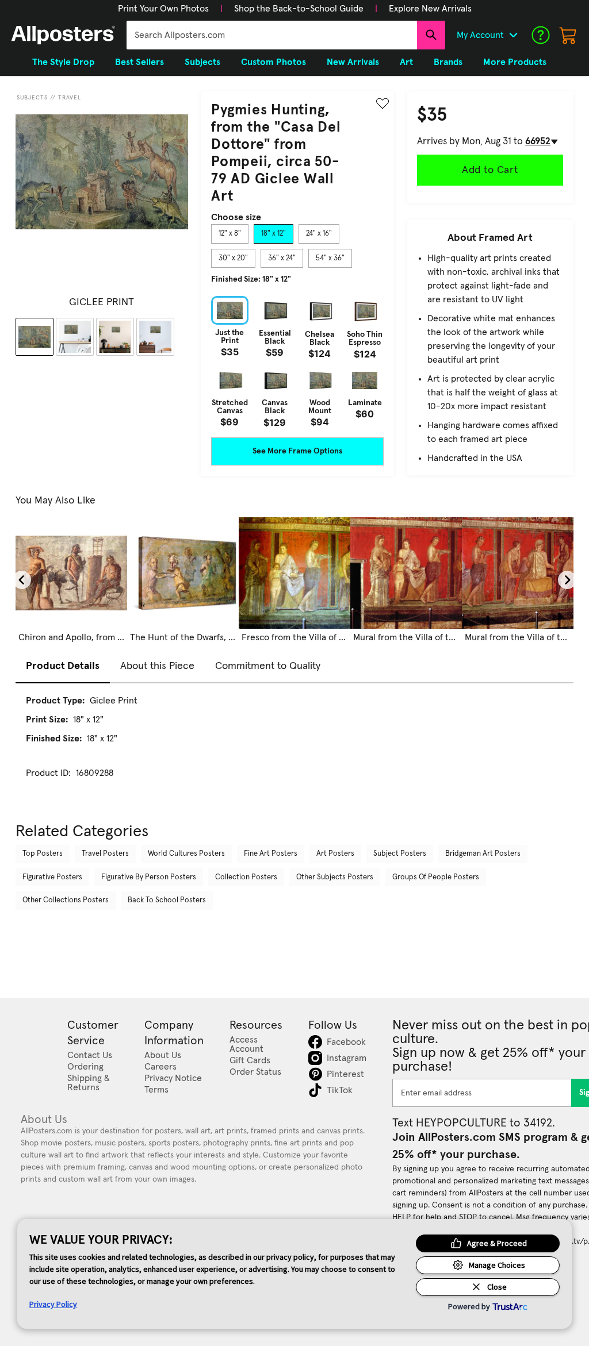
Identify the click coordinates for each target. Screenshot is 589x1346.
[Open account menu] (513, 35)
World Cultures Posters (186, 853)
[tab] (229, 234)
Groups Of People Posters (435, 877)
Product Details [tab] (63, 666)
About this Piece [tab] (157, 666)
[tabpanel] (297, 361)
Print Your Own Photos (163, 8)
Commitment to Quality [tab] (267, 666)
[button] (163, 8)
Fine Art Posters (270, 853)
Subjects (32, 98)
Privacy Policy (53, 1304)
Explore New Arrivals (430, 8)
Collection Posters (246, 877)
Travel (69, 98)
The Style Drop (63, 62)
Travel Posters (105, 853)
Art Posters (335, 853)
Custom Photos (273, 62)
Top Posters (42, 853)
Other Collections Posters (65, 900)
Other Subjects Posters (334, 877)
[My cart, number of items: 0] (568, 35)
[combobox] (272, 35)
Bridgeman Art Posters (483, 853)
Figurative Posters (52, 877)
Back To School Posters (167, 900)
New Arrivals (353, 62)
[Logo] (63, 35)
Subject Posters (399, 853)
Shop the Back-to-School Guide (299, 8)
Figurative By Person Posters (148, 877)
